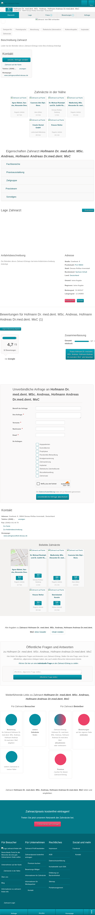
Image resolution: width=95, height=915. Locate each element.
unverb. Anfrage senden (17, 60)
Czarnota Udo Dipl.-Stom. (38, 104)
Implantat (43, 465)
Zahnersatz (44, 476)
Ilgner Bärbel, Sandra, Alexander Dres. (19, 104)
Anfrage (87, 15)
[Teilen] (86, 912)
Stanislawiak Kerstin (57, 596)
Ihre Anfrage (18, 415)
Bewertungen (67, 15)
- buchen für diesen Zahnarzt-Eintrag (60, 772)
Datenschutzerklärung (47, 492)
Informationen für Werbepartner (31, 883)
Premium (90, 94)
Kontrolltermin (45, 448)
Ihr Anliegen (17, 441)
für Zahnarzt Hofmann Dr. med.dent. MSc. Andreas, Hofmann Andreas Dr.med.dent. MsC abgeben (11, 736)
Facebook (76, 848)
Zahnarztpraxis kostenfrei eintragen (34, 856)
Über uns (4, 877)
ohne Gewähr (40, 632)
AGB (50, 854)
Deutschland (74, 275)
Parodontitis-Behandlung (49, 455)
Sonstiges (11, 197)
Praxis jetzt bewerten (80, 354)
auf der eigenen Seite (84, 732)
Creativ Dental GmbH (38, 126)
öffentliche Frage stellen (48, 677)
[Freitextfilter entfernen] (84, 3)
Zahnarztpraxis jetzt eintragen (48, 824)
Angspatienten (45, 444)
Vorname (16, 423)
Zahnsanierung (45, 462)
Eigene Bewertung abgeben (11, 329)
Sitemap (52, 881)
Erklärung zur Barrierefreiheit (54, 874)
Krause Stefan (56, 125)
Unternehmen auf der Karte (11, 865)
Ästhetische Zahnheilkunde (49, 469)
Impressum (53, 848)
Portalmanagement (56, 888)
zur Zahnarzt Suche (2, 10)
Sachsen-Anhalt (81, 272)
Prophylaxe (44, 451)
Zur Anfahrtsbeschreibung (12, 529)
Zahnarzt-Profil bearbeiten (34, 848)
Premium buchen (33, 863)
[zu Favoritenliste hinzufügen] (3, 21)
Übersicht (10, 15)
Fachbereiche (13, 164)
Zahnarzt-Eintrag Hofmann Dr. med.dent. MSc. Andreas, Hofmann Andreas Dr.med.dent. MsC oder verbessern (60, 737)
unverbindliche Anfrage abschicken (52, 497)
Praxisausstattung (15, 172)
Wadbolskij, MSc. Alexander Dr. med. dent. (75, 104)
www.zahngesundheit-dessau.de (16, 75)
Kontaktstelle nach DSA (57, 867)
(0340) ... (12, 69)
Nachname (17, 429)
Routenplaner (88, 210)
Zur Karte (6, 526)
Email (15, 435)
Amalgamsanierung (47, 458)
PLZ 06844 (79, 265)
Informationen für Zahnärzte (35, 875)
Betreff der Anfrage (20, 408)
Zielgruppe (11, 180)
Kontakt (80, 301)
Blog (3, 883)
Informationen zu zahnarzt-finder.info (11, 890)
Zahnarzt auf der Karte (12, 65)
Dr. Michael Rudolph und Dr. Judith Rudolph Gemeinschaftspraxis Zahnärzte (57, 104)
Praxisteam (11, 188)
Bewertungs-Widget (32, 869)
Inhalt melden (57, 632)
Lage (30, 15)
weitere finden (35, 732)
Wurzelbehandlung (46, 472)
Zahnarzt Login (9, 903)
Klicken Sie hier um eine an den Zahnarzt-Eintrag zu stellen (48, 663)
